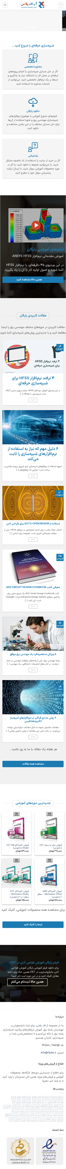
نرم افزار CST (36, 1115)
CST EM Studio (44, 1098)
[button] (60, 5)
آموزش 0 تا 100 (47, 1102)
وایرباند (41, 1120)
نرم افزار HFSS (24, 1115)
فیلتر (31, 1111)
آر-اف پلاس (42, 1026)
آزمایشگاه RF (58, 1102)
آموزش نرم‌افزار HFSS (32, 1107)
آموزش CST (16, 1102)
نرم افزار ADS (58, 1115)
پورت (23, 1120)
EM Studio (26, 1098)
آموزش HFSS (58, 1107)
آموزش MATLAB (46, 1107)
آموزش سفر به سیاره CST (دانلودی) (51, 846)
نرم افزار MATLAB (11, 1115)
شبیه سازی (59, 1111)
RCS (19, 1098)
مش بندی (15, 1111)
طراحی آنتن (39, 1111)
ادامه (33, 400)
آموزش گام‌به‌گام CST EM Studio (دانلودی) (17, 846)
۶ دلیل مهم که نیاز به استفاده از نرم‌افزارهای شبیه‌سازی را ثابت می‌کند (33, 454)
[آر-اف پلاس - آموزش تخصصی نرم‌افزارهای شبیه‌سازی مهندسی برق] (33, 5)
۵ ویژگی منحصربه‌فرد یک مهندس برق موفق (33, 654)
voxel (13, 1098)
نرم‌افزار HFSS (50, 1120)
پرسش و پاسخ (32, 1120)
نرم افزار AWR (46, 1115)
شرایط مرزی (49, 1111)
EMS (34, 1098)
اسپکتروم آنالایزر (18, 1107)
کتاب (11, 1120)
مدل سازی (24, 1111)
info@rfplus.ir (48, 1053)
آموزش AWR (26, 1102)
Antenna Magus (56, 1098)
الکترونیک (7, 1107)
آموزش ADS (36, 1102)
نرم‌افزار (60, 1120)
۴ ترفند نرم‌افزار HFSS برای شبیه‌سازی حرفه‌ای (33, 381)
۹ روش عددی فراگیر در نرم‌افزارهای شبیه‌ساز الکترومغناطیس (33, 719)
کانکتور (17, 1120)
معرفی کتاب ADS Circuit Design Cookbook (33, 587)
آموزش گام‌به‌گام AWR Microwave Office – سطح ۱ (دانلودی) (49, 894)
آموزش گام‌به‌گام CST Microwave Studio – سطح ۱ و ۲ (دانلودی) (19, 894)
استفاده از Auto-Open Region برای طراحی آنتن (33, 524)
